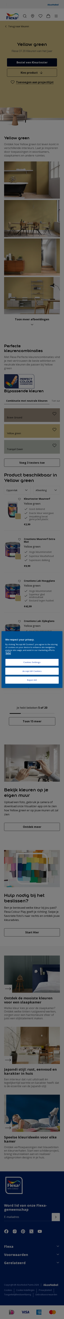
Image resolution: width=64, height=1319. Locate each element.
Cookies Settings (32, 662)
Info (8, 653)
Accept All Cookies (32, 671)
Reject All (32, 680)
